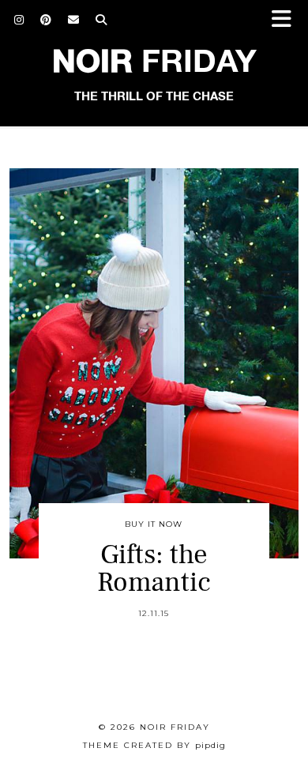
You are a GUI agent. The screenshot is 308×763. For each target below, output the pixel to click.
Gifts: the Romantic (154, 568)
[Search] (101, 20)
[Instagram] (19, 20)
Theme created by (154, 745)
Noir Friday (175, 727)
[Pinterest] (46, 20)
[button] (287, 20)
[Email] (74, 20)
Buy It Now (153, 524)
